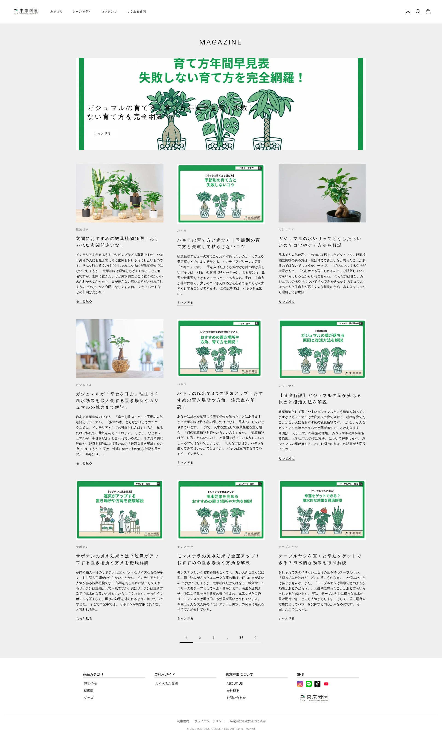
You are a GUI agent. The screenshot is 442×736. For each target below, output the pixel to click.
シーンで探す (82, 11)
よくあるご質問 (166, 683)
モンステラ (185, 546)
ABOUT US (235, 683)
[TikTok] (317, 684)
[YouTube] (326, 684)
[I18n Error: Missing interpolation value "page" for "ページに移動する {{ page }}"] (255, 637)
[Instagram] (300, 684)
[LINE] (309, 684)
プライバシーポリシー (209, 721)
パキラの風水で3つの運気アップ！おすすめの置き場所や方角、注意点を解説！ (220, 400)
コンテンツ (109, 11)
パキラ (182, 230)
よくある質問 (136, 11)
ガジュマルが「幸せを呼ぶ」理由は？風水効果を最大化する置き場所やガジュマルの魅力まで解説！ (117, 400)
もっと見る (102, 134)
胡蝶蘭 (88, 691)
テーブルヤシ (288, 546)
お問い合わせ (236, 698)
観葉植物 (82, 229)
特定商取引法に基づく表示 (248, 721)
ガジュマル (287, 229)
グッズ (88, 698)
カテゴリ (56, 11)
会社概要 (233, 691)
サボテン (82, 546)
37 (242, 637)
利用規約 (183, 721)
